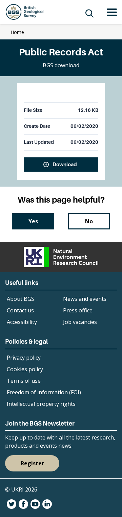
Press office (78, 310)
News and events (84, 299)
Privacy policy (24, 357)
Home (17, 32)
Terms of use (24, 380)
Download (65, 164)
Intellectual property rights (41, 404)
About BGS (20, 299)
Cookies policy (25, 369)
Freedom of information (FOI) (44, 392)
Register (32, 463)
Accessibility (22, 322)
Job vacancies (80, 322)
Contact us (20, 310)
